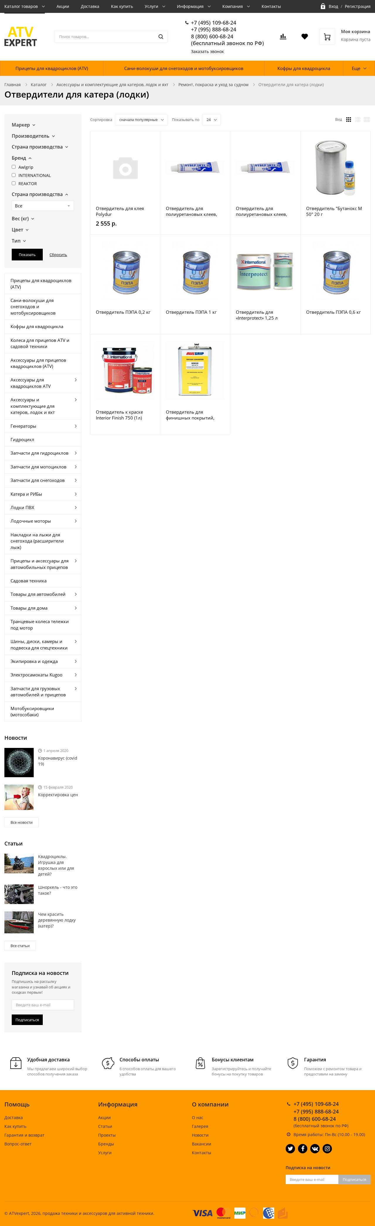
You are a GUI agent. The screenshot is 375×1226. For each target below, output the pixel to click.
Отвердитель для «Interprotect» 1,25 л (257, 315)
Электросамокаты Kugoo (36, 675)
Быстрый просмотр (125, 167)
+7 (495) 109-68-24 (213, 22)
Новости (200, 1135)
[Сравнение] (152, 138)
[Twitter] (290, 1148)
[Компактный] (367, 119)
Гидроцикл (22, 439)
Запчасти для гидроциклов (40, 453)
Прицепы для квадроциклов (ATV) (52, 68)
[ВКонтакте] (315, 1148)
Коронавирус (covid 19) (57, 761)
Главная (12, 84)
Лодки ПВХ (22, 507)
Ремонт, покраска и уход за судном (213, 84)
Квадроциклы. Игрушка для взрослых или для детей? (56, 865)
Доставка (90, 6)
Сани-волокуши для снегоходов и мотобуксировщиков (183, 68)
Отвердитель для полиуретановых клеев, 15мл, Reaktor (261, 211)
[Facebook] (302, 1148)
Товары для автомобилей (38, 594)
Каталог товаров (21, 6)
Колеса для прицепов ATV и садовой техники (40, 343)
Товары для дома (29, 608)
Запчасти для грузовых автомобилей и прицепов (38, 692)
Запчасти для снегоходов (38, 480)
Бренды (106, 1144)
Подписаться (27, 1019)
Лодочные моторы (31, 521)
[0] (283, 38)
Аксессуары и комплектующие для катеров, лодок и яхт (112, 84)
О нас (197, 1117)
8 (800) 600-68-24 (212, 36)
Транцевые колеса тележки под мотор (40, 624)
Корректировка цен (58, 794)
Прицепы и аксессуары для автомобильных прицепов (40, 564)
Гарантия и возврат (24, 1135)
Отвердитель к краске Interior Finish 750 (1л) (119, 415)
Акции (63, 6)
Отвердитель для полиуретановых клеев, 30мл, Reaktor (191, 211)
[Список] (358, 119)
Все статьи (20, 945)
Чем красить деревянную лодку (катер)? (57, 920)
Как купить (122, 6)
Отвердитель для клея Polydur (120, 211)
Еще (356, 68)
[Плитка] (348, 119)
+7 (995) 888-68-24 (213, 29)
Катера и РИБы (26, 494)
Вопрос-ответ (18, 1144)
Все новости (22, 822)
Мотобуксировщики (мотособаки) (32, 711)
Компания (233, 6)
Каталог (39, 84)
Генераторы (23, 426)
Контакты (271, 6)
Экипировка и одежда (34, 661)
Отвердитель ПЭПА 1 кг (191, 312)
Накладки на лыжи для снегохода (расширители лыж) (37, 541)
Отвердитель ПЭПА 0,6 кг (333, 312)
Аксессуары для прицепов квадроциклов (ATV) (38, 363)
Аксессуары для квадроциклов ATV (31, 383)
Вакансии (201, 1144)
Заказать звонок (207, 51)
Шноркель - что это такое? (57, 890)
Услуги (152, 6)
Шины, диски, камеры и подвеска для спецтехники (39, 644)
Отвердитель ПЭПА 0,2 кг (123, 312)
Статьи (105, 1126)
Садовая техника (29, 581)
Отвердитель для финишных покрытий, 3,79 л (190, 415)
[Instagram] (327, 1148)
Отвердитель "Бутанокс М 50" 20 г (334, 211)
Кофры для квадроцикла (303, 68)
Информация (191, 6)
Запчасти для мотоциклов (39, 467)
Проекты (107, 1135)
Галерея (200, 1126)
